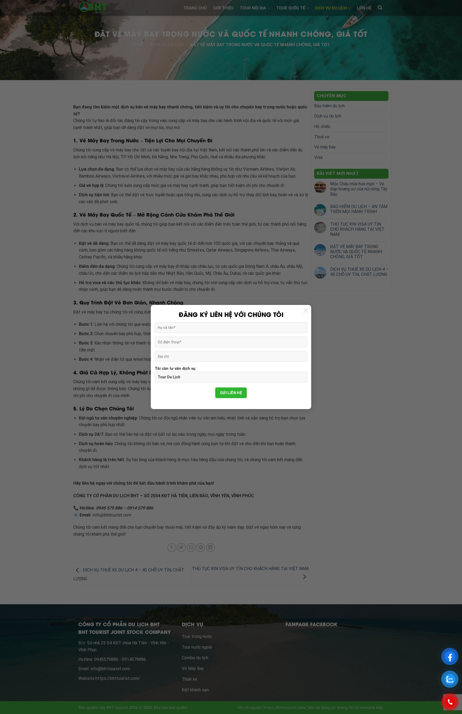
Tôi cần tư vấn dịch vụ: (175, 368)
